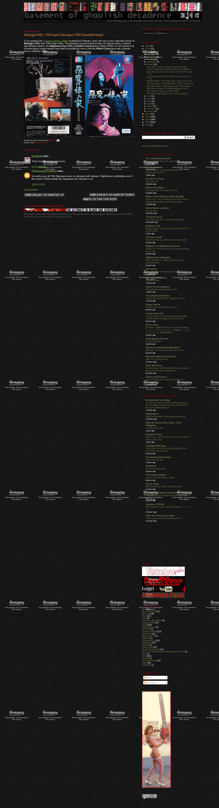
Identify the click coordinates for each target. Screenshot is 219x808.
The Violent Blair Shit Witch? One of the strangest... (168, 94)
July (149, 96)
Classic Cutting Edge (152, 620)
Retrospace (151, 269)
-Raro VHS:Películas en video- (160, 515)
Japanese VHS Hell (155, 504)
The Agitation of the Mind (158, 296)
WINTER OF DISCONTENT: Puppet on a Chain (165, 298)
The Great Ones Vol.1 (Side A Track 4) (162, 190)
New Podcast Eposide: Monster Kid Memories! (165, 220)
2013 (147, 51)
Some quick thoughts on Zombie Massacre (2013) (167, 88)
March (150, 106)
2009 (147, 122)
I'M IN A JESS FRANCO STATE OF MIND (165, 196)
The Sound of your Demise (158, 457)
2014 (147, 49)
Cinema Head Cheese (156, 377)
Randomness (148, 640)
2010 (147, 119)
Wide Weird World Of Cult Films (161, 356)
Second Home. (152, 211)
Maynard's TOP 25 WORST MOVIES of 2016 (164, 350)
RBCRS (145, 638)
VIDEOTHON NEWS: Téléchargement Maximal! (165, 417)
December (151, 54)
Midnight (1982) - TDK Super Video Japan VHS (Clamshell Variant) (63, 35)
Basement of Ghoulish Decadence (162, 493)
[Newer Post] (44, 195)
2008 (147, 125)
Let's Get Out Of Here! (156, 278)
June (149, 99)
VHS (144, 656)
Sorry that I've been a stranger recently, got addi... (167, 67)
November (151, 57)
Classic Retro (148, 622)
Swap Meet (147, 647)
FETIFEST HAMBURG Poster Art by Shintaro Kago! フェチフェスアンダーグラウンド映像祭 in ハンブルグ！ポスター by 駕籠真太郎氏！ (167, 329)
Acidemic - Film (153, 226)
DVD (144, 625)
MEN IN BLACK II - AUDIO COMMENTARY (164, 487)
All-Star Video (152, 484)
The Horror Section (155, 179)
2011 (147, 117)
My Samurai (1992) (154, 341)
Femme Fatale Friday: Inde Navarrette (161, 161)
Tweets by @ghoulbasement (155, 146)
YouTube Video (149, 660)
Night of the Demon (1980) (157, 359)
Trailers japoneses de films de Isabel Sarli (163, 518)
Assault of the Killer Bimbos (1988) (160, 478)
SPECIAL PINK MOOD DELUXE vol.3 (161, 307)
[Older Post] (112, 195)
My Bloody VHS (152, 181)
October (150, 59)
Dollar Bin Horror (154, 365)
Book (144, 616)
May (149, 101)
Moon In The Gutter (155, 188)
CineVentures (152, 167)
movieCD (146, 665)
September (152, 62)
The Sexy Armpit (154, 237)
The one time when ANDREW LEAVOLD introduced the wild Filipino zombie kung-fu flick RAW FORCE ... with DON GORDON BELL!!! (167, 405)
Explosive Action (154, 434)
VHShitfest (151, 466)
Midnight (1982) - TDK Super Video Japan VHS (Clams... (170, 81)
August (150, 64)
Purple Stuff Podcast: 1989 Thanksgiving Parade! (166, 240)
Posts (149, 678)
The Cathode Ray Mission (158, 158)
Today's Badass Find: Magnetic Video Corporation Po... (169, 69)
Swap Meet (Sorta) (150, 649)
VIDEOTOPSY (152, 414)
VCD (144, 654)
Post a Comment (31, 189)
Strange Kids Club (154, 313)
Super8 (145, 645)
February (151, 109)
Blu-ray (145, 614)
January (150, 111)
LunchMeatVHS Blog (156, 446)
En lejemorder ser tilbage (158, 400)
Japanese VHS (41, 142)
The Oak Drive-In (154, 217)
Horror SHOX (152, 325)
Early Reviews (148, 627)
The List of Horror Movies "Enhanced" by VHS (163, 651)
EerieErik (37, 156)
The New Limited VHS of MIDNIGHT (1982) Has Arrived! (170, 83)
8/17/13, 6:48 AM (39, 167)
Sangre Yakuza (153, 304)
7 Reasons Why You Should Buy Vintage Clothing (166, 272)
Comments (151, 682)
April (149, 104)
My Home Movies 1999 (155, 469)
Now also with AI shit (154, 428)
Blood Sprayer (148, 611)
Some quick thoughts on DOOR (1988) (163, 91)
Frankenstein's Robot (44, 171)
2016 (147, 46)
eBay (144, 663)
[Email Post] (58, 140)
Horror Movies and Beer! (158, 208)
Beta (144, 609)
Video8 (145, 658)
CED (144, 618)
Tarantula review (152, 280)
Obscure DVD (148, 636)
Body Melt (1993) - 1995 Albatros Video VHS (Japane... (169, 86)
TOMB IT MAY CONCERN (158, 257)
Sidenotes (146, 643)
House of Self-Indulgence (158, 287)
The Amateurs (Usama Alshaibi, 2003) (161, 289)
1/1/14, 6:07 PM (38, 184)
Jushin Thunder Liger (154, 460)
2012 (147, 114)
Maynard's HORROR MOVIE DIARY (163, 347)
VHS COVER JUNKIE (156, 475)
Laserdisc (146, 634)
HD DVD (146, 629)
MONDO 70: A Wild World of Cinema (163, 246)
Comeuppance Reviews (157, 339)
